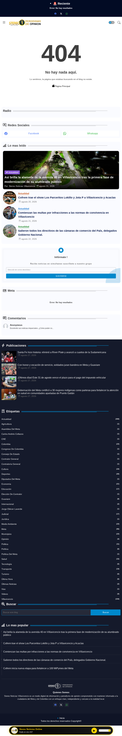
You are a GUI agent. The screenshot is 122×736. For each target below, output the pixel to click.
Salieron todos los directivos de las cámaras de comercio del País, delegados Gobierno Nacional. (67, 232)
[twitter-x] (61, 13)
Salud (60, 559)
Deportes (60, 474)
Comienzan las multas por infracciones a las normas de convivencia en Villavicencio (63, 214)
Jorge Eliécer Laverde (60, 509)
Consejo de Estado (60, 454)
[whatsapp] (67, 13)
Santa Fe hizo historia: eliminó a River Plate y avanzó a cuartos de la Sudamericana (62, 352)
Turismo (60, 574)
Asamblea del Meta (60, 429)
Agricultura (60, 424)
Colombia (60, 444)
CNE (60, 439)
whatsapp (92, 133)
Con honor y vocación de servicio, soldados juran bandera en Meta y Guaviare (59, 365)
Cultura (60, 469)
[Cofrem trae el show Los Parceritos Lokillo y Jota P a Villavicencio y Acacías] (9, 197)
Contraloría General (60, 464)
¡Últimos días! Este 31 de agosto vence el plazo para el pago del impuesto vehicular (62, 377)
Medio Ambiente (60, 524)
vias (60, 589)
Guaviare (60, 499)
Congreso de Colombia (60, 449)
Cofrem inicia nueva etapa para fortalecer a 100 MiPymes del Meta (38, 668)
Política (60, 549)
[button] (112, 22)
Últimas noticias (60, 584)
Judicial (60, 514)
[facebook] (55, 13)
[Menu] (4, 22)
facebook (33, 133)
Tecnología (60, 564)
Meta (60, 529)
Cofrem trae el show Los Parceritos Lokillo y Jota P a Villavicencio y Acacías (67, 197)
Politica (60, 544)
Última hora (60, 579)
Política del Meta (60, 554)
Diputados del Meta (60, 479)
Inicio (62, 718)
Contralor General (60, 459)
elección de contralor (60, 494)
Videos (60, 594)
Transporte (60, 569)
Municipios (60, 534)
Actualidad (60, 419)
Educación (60, 489)
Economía (60, 484)
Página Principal (62, 86)
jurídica (60, 519)
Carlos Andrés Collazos (60, 434)
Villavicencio (60, 599)
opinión (60, 539)
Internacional (60, 504)
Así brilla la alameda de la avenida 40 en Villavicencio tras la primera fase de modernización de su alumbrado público (61, 633)
